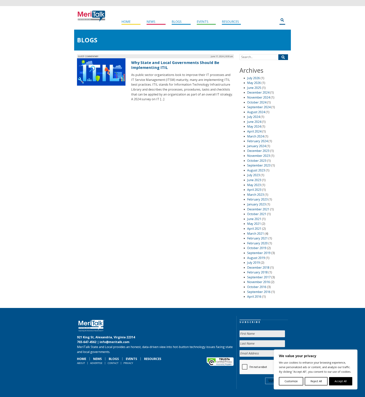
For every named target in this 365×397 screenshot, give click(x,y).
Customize (291, 381)
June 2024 (254, 122)
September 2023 (259, 165)
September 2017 (259, 277)
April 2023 (254, 190)
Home (126, 22)
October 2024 (256, 102)
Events (202, 22)
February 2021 (257, 238)
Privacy (128, 363)
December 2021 (258, 209)
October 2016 (256, 287)
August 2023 (256, 170)
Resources (230, 22)
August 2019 (256, 258)
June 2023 (254, 180)
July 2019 (253, 262)
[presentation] (268, 367)
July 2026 (253, 78)
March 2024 (255, 136)
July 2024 (253, 117)
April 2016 (254, 296)
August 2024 (256, 112)
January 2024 (256, 146)
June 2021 (254, 219)
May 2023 (254, 185)
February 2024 (257, 141)
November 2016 (258, 282)
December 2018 (258, 267)
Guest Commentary (88, 56)
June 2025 (254, 88)
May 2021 (254, 224)
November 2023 (258, 156)
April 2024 (254, 131)
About (81, 363)
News (151, 22)
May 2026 (254, 83)
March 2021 (255, 233)
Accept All (341, 381)
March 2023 (255, 195)
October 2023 (256, 161)
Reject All (316, 381)
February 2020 (257, 243)
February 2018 (257, 272)
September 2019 (259, 253)
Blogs (177, 22)
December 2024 (258, 92)
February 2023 (257, 199)
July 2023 (253, 175)
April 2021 (254, 229)
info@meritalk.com (114, 342)
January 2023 (256, 204)
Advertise (96, 363)
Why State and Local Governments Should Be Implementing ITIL (175, 65)
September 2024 (259, 107)
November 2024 (258, 97)
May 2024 (254, 126)
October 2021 (256, 214)
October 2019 (256, 248)
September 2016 (259, 292)
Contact (113, 363)
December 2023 (258, 151)
